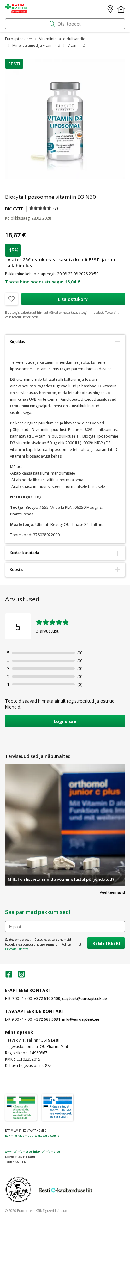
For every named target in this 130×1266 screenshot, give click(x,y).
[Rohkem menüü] (121, 9)
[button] (14, 64)
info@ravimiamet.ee (46, 1151)
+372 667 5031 (47, 1019)
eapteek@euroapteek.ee (84, 998)
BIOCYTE (14, 209)
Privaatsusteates (16, 949)
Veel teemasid (112, 892)
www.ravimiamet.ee (18, 1151)
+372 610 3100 (47, 998)
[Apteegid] (110, 9)
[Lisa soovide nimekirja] (11, 299)
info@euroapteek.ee (80, 1019)
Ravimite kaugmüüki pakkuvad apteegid (32, 1135)
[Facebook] (9, 976)
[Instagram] (21, 976)
